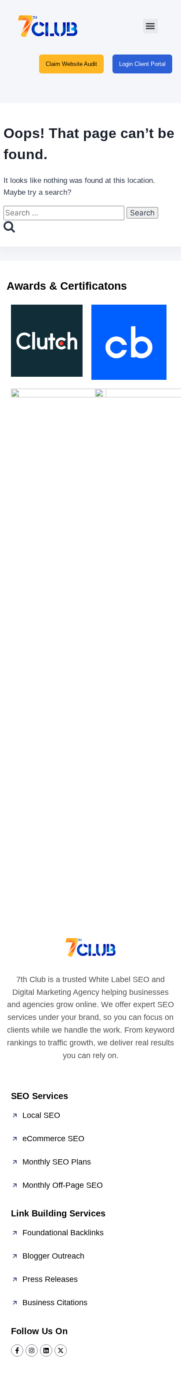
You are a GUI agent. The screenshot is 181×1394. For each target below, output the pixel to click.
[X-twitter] (60, 1350)
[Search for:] (65, 213)
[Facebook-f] (17, 1350)
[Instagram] (31, 1350)
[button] (150, 26)
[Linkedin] (46, 1350)
